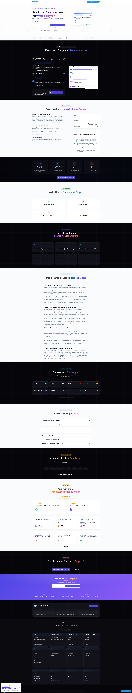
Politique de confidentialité (7, 690)
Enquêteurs (36, 664)
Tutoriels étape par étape (54, 676)
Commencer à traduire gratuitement (65, 177)
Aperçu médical (53, 651)
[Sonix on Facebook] (62, 630)
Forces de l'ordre (36, 653)
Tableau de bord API (71, 655)
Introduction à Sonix (37, 678)
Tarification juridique (37, 665)
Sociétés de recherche (71, 642)
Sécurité (86, 680)
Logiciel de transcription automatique (39, 639)
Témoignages (70, 676)
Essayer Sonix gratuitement (93, 1)
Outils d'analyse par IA (54, 637)
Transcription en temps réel (38, 644)
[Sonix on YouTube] (70, 630)
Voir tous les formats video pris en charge (65, 474)
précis (79, 625)
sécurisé (66, 626)
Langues (35, 673)
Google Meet (87, 655)
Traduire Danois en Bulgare (55, 92)
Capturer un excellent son (55, 680)
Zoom (86, 651)
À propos (86, 673)
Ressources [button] (52, 1)
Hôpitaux (52, 657)
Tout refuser (15, 688)
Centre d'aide (44, 606)
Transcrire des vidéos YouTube (55, 642)
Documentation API (71, 653)
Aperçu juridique (36, 651)
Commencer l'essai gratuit (72, 585)
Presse (86, 676)
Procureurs (35, 655)
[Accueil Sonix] (35, 1)
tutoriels (48, 606)
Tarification (70, 673)
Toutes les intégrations (88, 658)
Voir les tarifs (54, 27)
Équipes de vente (70, 644)
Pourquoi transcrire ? (54, 678)
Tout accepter (6, 688)
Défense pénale (36, 657)
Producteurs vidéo (88, 642)
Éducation (69, 639)
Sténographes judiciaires (37, 662)
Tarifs (66, 1)
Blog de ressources (37, 680)
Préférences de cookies (15, 690)
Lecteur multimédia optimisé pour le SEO (57, 639)
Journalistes (87, 637)
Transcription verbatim (37, 642)
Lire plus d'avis (65, 546)
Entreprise (69, 637)
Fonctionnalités (36, 637)
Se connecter (84, 1)
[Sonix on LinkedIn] (67, 630)
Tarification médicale (54, 658)
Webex (86, 657)
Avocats (35, 660)
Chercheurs (87, 639)
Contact (86, 678)
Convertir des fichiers (60, 1)
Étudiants (86, 644)
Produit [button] (41, 1)
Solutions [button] (46, 1)
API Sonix (69, 651)
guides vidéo (53, 606)
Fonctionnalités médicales (55, 653)
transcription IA (63, 625)
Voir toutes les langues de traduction (65, 398)
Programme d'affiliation (71, 657)
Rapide (76, 625)
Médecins (52, 655)
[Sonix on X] (65, 630)
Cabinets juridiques (37, 658)
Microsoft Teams (87, 653)
